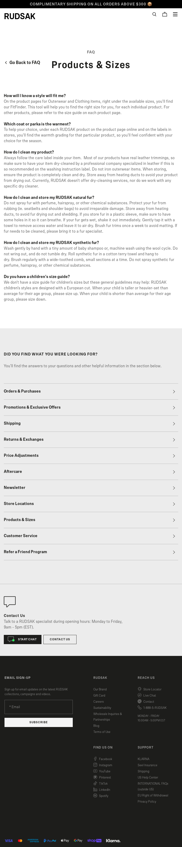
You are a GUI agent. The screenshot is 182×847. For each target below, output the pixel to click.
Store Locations (19, 504)
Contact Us (60, 639)
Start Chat (27, 639)
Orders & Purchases (22, 391)
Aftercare (13, 472)
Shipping (12, 423)
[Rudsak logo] (20, 16)
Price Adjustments (21, 455)
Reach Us (146, 678)
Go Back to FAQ (24, 62)
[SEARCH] (154, 14)
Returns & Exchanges (24, 439)
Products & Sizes (19, 520)
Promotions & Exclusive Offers (32, 407)
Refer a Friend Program (25, 552)
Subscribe (38, 722)
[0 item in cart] (164, 14)
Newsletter (14, 488)
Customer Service (20, 536)
